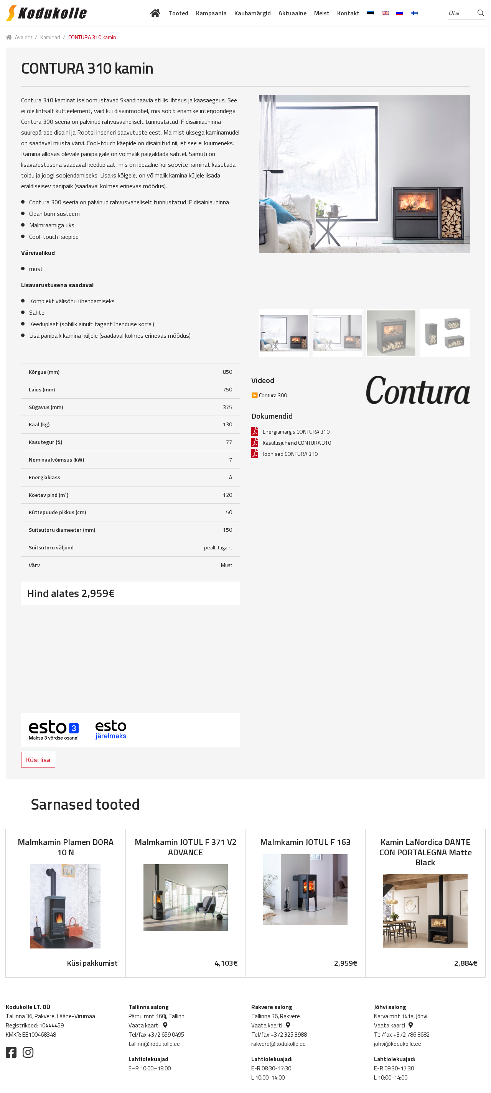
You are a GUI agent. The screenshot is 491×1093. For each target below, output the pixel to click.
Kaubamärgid (252, 13)
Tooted (178, 13)
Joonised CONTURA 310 (290, 454)
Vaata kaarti (144, 1025)
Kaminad (50, 37)
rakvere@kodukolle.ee (278, 1043)
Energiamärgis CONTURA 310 (296, 431)
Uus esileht (155, 13)
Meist (322, 13)
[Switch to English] (385, 13)
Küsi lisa (38, 759)
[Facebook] (11, 1052)
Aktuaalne (292, 13)
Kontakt (348, 13)
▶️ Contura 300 (269, 395)
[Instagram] (28, 1052)
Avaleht (23, 37)
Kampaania (211, 13)
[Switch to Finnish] (414, 13)
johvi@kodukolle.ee (397, 1043)
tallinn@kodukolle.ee (154, 1043)
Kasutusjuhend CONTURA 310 (297, 443)
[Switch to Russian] (399, 13)
